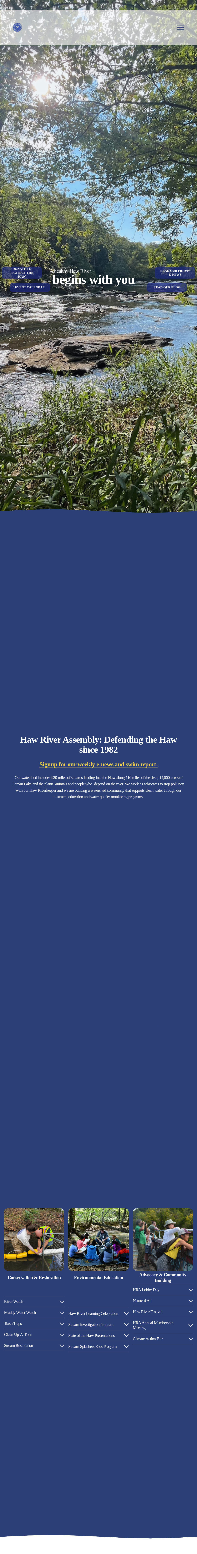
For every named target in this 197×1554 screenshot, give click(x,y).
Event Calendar (30, 287)
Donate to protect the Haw (21, 272)
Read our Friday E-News (175, 272)
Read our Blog (167, 287)
